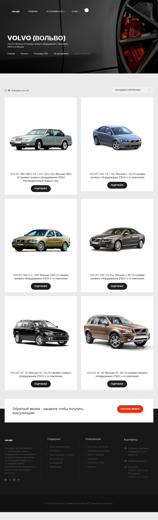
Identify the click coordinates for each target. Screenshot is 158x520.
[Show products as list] (9, 90)
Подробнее (40, 188)
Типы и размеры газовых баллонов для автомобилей (61, 458)
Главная (11, 53)
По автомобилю (61, 53)
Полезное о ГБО (96, 463)
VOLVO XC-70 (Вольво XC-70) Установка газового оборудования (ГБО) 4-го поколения (40, 374)
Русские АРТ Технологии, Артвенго (94, 503)
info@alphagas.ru (137, 461)
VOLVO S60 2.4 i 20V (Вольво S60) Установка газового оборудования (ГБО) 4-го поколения (41, 277)
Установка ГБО (41, 53)
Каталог (24, 53)
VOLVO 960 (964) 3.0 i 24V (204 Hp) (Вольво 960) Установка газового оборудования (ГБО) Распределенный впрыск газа (40, 177)
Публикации (55, 467)
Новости (92, 467)
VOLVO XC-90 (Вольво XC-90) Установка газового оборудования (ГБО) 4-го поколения (117, 374)
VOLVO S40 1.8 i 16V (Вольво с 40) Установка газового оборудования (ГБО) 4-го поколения (117, 175)
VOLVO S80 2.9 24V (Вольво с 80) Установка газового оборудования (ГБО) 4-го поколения (117, 277)
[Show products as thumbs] (6, 90)
